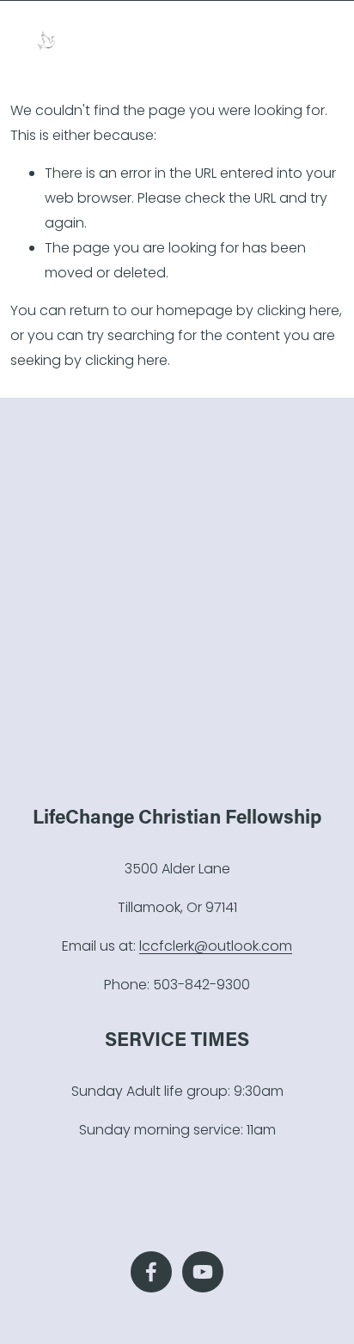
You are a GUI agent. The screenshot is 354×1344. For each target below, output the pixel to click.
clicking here (298, 310)
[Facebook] (151, 1271)
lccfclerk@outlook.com (215, 946)
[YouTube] (202, 1271)
